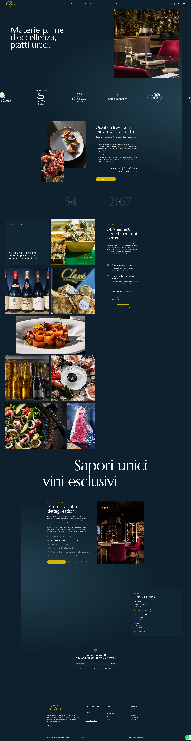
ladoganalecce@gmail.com (94, 716)
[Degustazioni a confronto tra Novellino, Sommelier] (48, 687)
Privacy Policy (108, 668)
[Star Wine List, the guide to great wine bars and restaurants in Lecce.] (135, 712)
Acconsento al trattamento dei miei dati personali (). (96, 669)
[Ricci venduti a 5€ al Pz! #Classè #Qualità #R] (16, 687)
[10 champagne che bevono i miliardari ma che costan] (111, 687)
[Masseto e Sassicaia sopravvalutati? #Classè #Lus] (175, 687)
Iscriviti (113, 663)
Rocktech (141, 737)
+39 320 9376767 (91, 720)
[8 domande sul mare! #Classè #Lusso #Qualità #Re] (143, 687)
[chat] (187, 737)
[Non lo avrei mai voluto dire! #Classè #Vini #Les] (80, 687)
